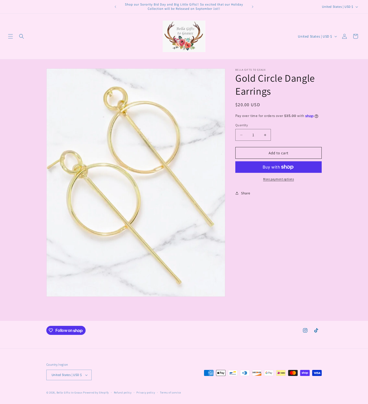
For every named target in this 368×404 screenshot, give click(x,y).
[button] (10, 36)
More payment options (278, 179)
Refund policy (123, 392)
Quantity (241, 125)
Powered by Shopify (96, 392)
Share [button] (245, 193)
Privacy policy (145, 392)
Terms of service (170, 392)
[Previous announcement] (115, 7)
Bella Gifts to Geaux (70, 392)
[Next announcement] (252, 7)
